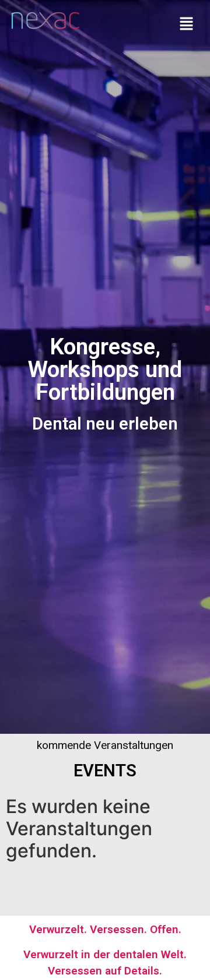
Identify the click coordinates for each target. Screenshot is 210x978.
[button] (186, 24)
